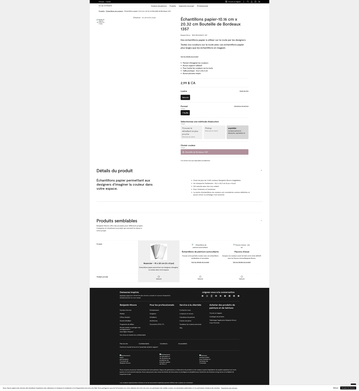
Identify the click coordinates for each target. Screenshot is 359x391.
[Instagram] (207, 296)
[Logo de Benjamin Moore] (107, 6)
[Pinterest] (220, 296)
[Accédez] (252, 2)
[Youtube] (216, 296)
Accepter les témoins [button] (348, 388)
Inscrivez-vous (124, 295)
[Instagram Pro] (211, 296)
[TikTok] (238, 296)
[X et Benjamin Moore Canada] (225, 296)
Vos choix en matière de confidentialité (133, 335)
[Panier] (259, 2)
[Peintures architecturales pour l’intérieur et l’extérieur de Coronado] (208, 359)
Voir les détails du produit (189, 56)
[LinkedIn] (234, 296)
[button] (248, 2)
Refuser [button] (335, 388)
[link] (255, 2)
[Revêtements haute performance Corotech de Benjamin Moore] (129, 359)
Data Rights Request (126, 331)
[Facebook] (202, 296)
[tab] (100, 21)
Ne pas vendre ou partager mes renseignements (130, 328)
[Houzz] (229, 296)
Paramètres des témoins (229, 388)
